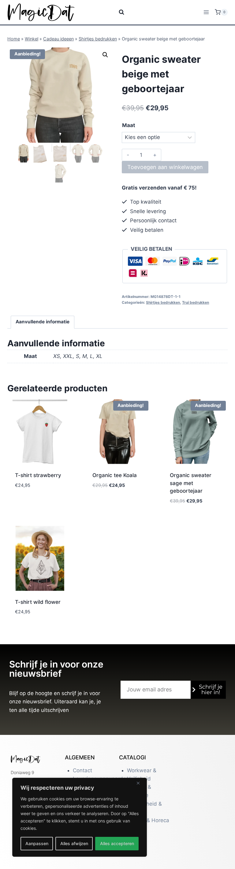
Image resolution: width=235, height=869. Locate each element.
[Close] (140, 783)
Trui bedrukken (195, 302)
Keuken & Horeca (148, 820)
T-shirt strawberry (38, 475)
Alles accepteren (117, 843)
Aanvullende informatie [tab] (42, 322)
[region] (79, 817)
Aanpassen (36, 843)
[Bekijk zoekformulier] (117, 12)
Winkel (31, 38)
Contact (82, 770)
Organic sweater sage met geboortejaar (190, 483)
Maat (128, 125)
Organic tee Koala (114, 475)
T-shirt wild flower (38, 602)
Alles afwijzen (74, 843)
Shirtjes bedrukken (98, 38)
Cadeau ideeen (58, 38)
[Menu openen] (206, 12)
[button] (105, 54)
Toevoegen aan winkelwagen (165, 167)
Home (13, 38)
